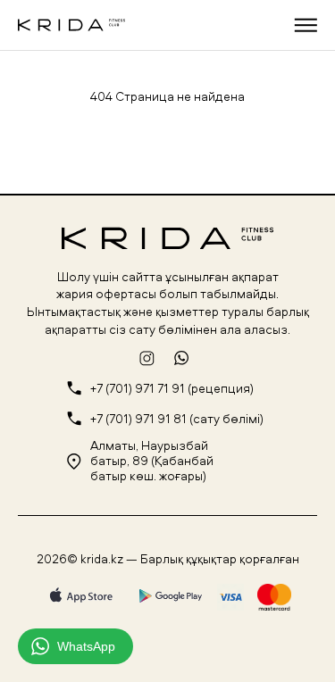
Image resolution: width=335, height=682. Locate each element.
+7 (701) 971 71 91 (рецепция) (172, 388)
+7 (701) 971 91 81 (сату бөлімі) (177, 419)
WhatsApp (86, 646)
